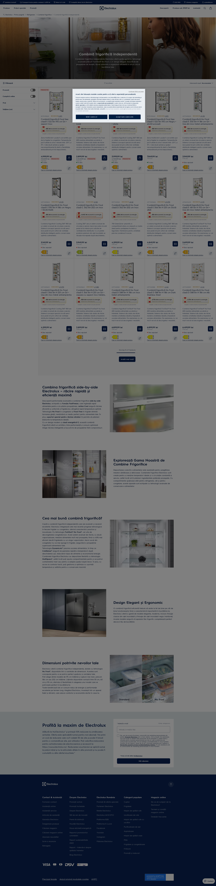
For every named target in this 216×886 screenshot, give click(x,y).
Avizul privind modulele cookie (114, 109)
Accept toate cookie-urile (124, 117)
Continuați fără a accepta (136, 91)
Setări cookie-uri (91, 117)
